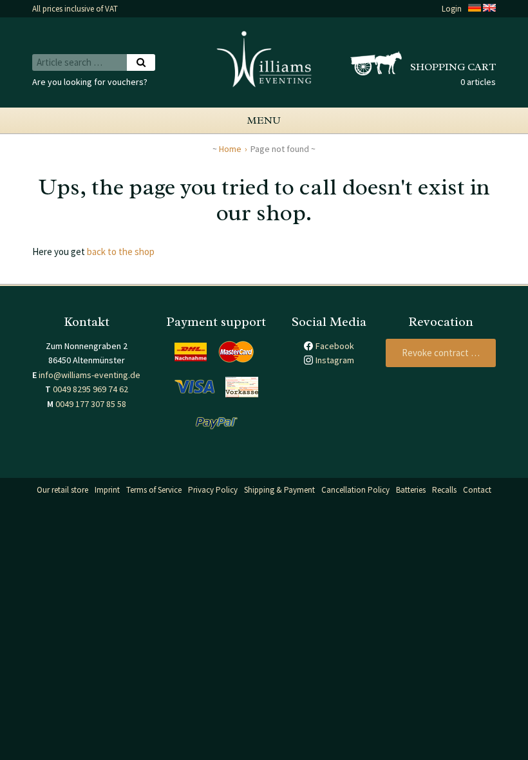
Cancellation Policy (355, 489)
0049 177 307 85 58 (90, 404)
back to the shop (121, 251)
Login (452, 8)
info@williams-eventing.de (89, 375)
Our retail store (62, 489)
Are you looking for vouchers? (89, 82)
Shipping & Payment (279, 489)
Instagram (335, 360)
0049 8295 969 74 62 (90, 389)
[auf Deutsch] (474, 8)
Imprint (107, 489)
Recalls (444, 489)
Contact (477, 489)
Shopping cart (453, 67)
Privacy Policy (213, 489)
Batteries (411, 489)
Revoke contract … (441, 353)
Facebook (335, 346)
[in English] (489, 8)
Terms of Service (154, 489)
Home (230, 149)
